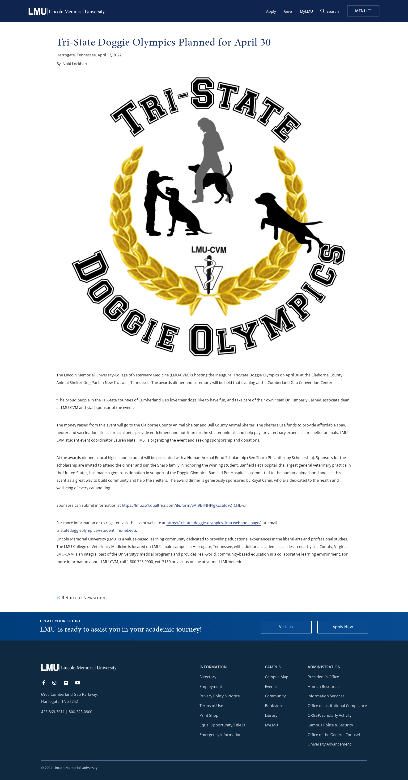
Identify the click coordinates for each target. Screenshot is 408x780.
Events (271, 686)
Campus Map (276, 676)
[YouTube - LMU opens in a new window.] (80, 683)
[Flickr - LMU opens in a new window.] (68, 683)
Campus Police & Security (330, 725)
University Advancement (329, 744)
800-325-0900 (80, 712)
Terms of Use (211, 705)
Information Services (326, 696)
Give (288, 11)
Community (275, 696)
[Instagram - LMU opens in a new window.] (57, 683)
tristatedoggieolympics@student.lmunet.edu (96, 530)
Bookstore (274, 705)
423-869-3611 (53, 712)
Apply (271, 11)
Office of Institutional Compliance (337, 705)
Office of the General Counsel (334, 734)
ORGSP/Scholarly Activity (330, 715)
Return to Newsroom (83, 597)
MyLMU (306, 11)
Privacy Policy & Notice (220, 696)
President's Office (323, 676)
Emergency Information (221, 734)
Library (271, 715)
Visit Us (286, 626)
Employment (211, 686)
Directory (208, 676)
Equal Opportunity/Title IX (222, 725)
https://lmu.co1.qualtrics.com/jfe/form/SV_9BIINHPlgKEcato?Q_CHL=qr (184, 505)
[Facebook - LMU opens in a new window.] (46, 683)
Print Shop (209, 715)
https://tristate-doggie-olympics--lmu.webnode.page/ (213, 522)
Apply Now (343, 626)
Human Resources (324, 686)
